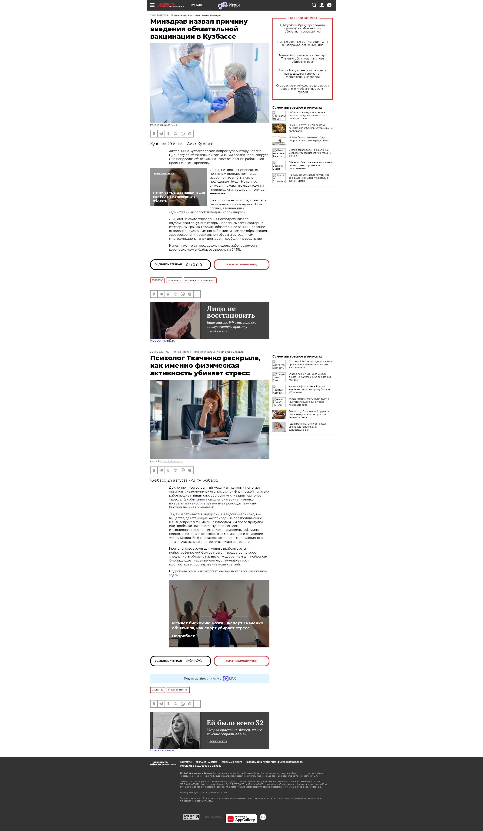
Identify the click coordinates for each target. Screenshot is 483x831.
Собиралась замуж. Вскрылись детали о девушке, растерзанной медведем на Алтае (308, 115)
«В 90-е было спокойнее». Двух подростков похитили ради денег (308, 139)
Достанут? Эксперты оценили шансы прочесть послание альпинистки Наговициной (310, 364)
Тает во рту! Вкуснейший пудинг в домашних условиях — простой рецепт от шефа (309, 414)
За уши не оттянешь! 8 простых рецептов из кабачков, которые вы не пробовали (311, 128)
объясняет (197, 499)
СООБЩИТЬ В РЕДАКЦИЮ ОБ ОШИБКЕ (200, 766)
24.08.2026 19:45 (159, 352)
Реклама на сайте (206, 762)
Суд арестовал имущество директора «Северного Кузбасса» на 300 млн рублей (302, 89)
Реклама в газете (232, 762)
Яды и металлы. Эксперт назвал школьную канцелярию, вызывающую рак (307, 426)
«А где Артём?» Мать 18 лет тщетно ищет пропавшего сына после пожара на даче (309, 401)
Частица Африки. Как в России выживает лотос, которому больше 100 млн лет (309, 389)
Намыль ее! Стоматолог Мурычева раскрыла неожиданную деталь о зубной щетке (309, 177)
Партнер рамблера (213, 817)
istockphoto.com (172, 461)
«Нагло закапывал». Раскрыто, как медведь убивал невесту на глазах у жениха (310, 152)
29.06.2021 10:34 (159, 15)
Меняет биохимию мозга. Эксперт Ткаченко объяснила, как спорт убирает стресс (302, 58)
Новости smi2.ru (162, 340)
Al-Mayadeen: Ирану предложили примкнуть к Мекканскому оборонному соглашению (303, 28)
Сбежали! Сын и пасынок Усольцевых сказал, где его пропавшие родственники (311, 165)
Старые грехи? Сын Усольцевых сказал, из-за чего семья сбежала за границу (310, 376)
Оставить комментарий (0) (241, 264)
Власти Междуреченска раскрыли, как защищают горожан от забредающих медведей (302, 74)
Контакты (186, 762)
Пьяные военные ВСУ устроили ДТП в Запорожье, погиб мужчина (302, 43)
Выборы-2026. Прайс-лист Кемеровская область (274, 762)
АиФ (175, 125)
